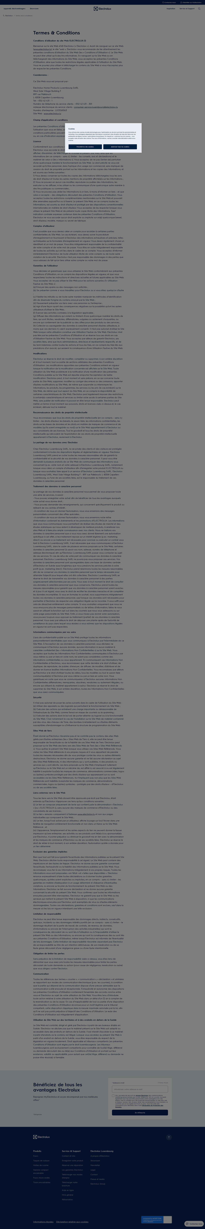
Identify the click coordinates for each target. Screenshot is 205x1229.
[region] (103, 138)
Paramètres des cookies (85, 147)
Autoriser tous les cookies (120, 147)
